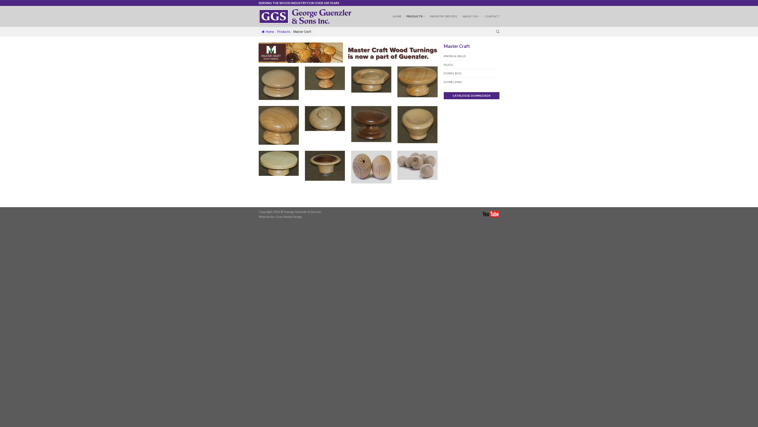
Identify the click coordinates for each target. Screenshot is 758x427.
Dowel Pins (453, 82)
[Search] (497, 32)
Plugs (448, 64)
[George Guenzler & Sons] (305, 16)
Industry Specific (444, 16)
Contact (492, 16)
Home (397, 16)
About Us (470, 16)
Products (414, 16)
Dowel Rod (453, 73)
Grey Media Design (289, 216)
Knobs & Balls (455, 56)
